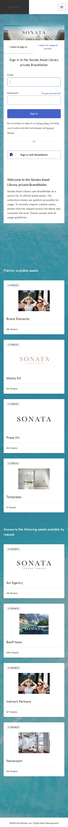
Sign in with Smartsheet (34, 155)
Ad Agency (14, 583)
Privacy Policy (43, 123)
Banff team (14, 642)
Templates (13, 497)
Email (10, 74)
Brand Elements (17, 319)
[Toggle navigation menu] (62, 7)
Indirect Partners (18, 701)
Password (12, 92)
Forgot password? (51, 93)
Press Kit (12, 437)
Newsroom (14, 761)
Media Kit (13, 378)
